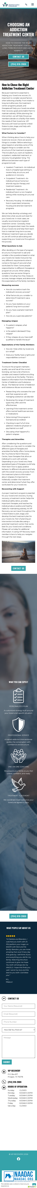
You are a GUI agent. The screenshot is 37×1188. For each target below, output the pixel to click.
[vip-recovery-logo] (11, 4)
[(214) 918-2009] (5, 1082)
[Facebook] (18, 1159)
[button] (32, 4)
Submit (6, 1062)
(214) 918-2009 (14, 1082)
